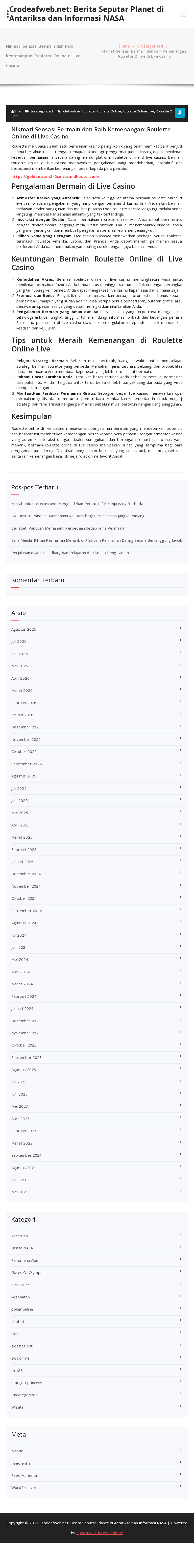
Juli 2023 (19, 1081)
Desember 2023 (26, 1020)
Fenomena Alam (25, 1260)
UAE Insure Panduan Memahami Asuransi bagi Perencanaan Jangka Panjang (78, 515)
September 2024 (26, 910)
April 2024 (20, 971)
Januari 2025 (22, 861)
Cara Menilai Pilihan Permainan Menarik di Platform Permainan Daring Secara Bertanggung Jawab (96, 540)
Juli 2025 (19, 788)
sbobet (17, 1321)
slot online (20, 1358)
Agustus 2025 (23, 775)
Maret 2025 (22, 837)
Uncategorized (150, 46)
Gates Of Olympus (27, 1272)
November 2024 (26, 886)
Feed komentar (25, 1475)
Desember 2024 (26, 873)
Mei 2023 (19, 1106)
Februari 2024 (24, 996)
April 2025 (20, 824)
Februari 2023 (24, 1130)
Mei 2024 (19, 959)
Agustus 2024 (23, 922)
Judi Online (20, 1284)
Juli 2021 (19, 1179)
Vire (17, 111)
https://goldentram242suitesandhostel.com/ (55, 176)
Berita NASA (22, 1247)
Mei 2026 (19, 665)
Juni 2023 (19, 1094)
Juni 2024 (19, 947)
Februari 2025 (24, 849)
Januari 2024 (22, 1008)
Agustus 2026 (23, 629)
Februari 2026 (24, 702)
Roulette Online (108, 111)
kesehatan (20, 1296)
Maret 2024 (22, 983)
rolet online (71, 111)
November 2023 (26, 1032)
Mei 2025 (19, 812)
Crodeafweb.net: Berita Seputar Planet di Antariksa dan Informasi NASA (86, 14)
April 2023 (20, 1118)
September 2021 (26, 1155)
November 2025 (26, 739)
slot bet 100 (22, 1345)
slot (14, 1333)
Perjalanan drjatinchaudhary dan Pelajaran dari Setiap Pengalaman (70, 552)
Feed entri (20, 1463)
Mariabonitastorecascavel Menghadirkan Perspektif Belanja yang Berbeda (77, 503)
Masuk (17, 1450)
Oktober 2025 (24, 751)
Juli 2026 (19, 641)
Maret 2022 (22, 1143)
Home (124, 46)
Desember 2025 (26, 726)
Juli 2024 (19, 935)
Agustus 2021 (23, 1167)
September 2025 (26, 763)
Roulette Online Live (138, 111)
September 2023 (26, 1057)
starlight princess (26, 1382)
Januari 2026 (22, 714)
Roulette (88, 111)
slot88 (17, 1370)
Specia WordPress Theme (100, 1532)
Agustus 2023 (23, 1069)
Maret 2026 (22, 690)
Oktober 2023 (24, 1045)
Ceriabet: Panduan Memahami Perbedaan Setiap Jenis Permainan (69, 528)
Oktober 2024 (24, 898)
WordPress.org (25, 1487)
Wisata (17, 1407)
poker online (22, 1309)
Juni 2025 (19, 800)
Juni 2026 (19, 653)
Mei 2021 (19, 1191)
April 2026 (20, 678)
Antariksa (19, 1235)
